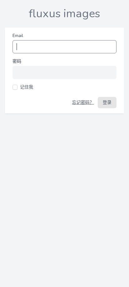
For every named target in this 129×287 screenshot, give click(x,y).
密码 (17, 61)
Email (18, 36)
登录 (107, 102)
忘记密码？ (83, 102)
